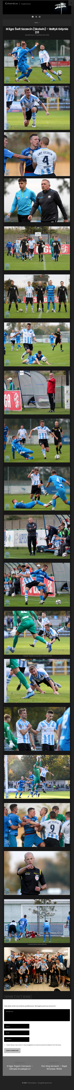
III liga (18, 997)
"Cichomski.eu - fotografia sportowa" (39, 1083)
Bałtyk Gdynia (9, 997)
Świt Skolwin (26, 997)
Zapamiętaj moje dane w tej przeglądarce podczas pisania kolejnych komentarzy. (33, 1045)
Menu (36, 23)
